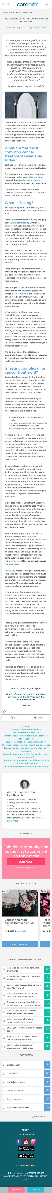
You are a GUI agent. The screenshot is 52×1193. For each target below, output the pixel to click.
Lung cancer (13, 1073)
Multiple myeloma (16, 1082)
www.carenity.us (19, 1173)
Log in (36, 1190)
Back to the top (41, 1116)
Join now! (26, 861)
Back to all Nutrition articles (18, 12)
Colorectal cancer (15, 1090)
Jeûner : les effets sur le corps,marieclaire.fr (26, 742)
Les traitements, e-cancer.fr (26, 732)
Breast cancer (13, 1065)
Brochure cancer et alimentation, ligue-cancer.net (26, 745)
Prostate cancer (14, 1099)
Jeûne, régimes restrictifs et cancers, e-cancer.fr (26, 766)
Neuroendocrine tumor (18, 1107)
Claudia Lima (39, 27)
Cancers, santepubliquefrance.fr (26, 729)
